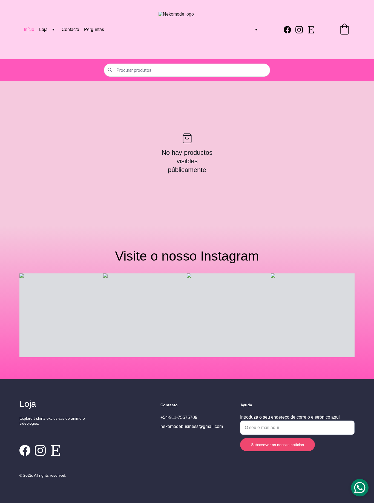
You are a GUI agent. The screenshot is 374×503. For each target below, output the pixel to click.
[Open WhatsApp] (360, 487)
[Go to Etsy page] (311, 29)
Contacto (70, 29)
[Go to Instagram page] (301, 29)
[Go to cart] (344, 29)
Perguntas (94, 29)
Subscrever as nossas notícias (277, 444)
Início (29, 29)
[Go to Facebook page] (289, 29)
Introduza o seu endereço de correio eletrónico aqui (290, 417)
